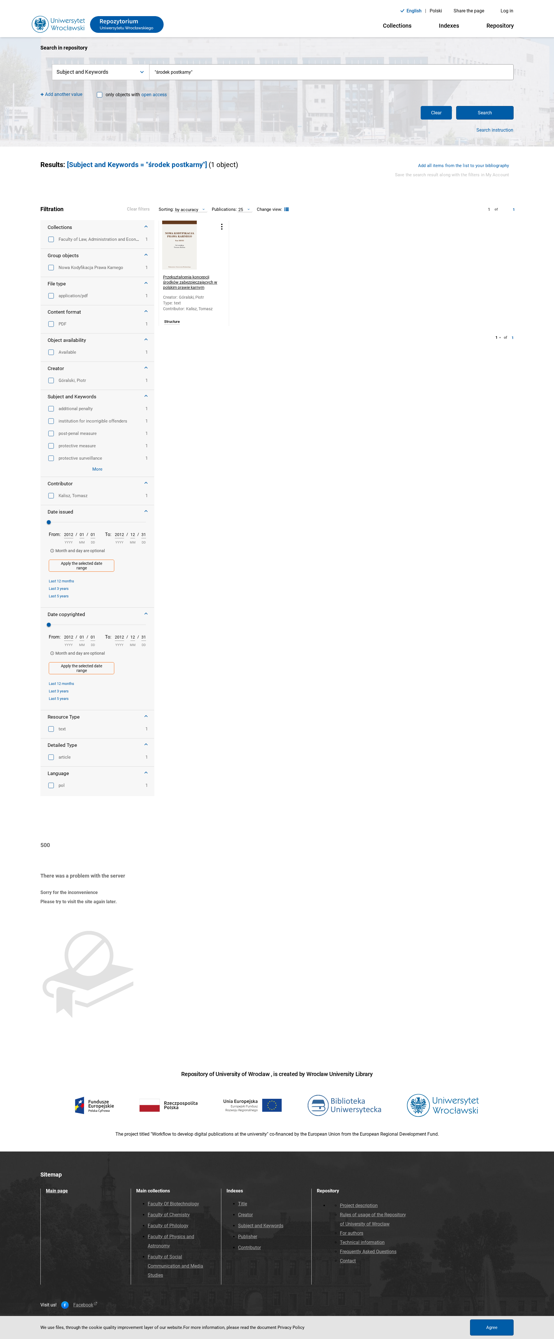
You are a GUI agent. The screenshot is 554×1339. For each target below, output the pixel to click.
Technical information (362, 1242)
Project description (359, 1205)
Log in (507, 11)
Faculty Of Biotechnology (173, 1204)
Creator (245, 1214)
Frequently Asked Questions (368, 1251)
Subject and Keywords (260, 1225)
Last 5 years (59, 596)
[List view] (286, 209)
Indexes (449, 25)
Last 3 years (59, 588)
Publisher (247, 1236)
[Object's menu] (222, 226)
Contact (348, 1261)
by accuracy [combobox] (186, 209)
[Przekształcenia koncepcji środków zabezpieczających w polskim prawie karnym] (186, 245)
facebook (83, 1305)
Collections (397, 25)
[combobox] (331, 72)
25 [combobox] (240, 209)
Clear (436, 112)
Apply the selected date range (81, 565)
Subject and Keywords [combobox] (82, 72)
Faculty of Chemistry (169, 1214)
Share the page (469, 11)
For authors (351, 1233)
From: (55, 534)
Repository (500, 25)
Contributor (249, 1247)
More (97, 469)
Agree (491, 1327)
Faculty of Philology (168, 1225)
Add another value (63, 94)
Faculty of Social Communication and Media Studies (175, 1266)
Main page (57, 1191)
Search (485, 112)
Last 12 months (61, 581)
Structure (172, 322)
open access (154, 94)
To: (108, 534)
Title (242, 1204)
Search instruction (494, 130)
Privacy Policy (291, 1327)
